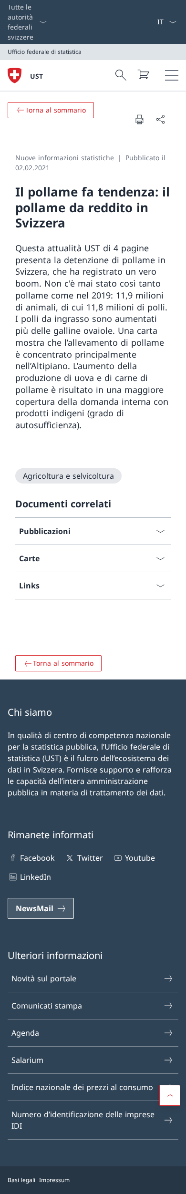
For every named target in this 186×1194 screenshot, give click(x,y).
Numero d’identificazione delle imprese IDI (83, 1120)
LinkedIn (35, 877)
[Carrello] (143, 74)
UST (36, 76)
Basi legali (21, 1180)
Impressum (54, 1180)
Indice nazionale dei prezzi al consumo (82, 1087)
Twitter (90, 858)
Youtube (140, 858)
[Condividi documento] (160, 119)
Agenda (25, 1033)
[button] (169, 1095)
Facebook (37, 858)
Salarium (27, 1060)
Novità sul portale (43, 978)
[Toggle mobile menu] (171, 75)
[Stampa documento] (139, 119)
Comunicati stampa (46, 1005)
